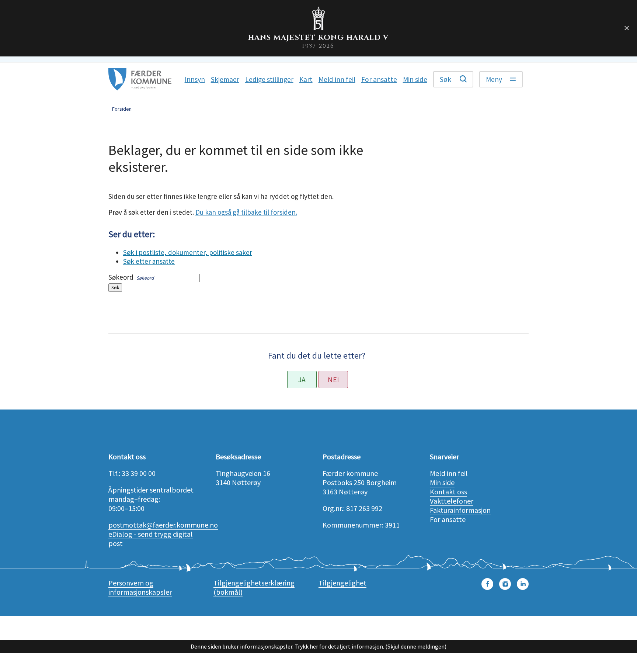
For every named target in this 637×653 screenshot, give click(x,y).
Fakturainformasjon (460, 510)
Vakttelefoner (451, 500)
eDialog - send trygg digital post (150, 538)
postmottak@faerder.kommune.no (163, 524)
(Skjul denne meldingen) (415, 646)
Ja (302, 379)
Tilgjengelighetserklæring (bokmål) (254, 587)
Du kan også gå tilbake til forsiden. (246, 212)
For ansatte (448, 519)
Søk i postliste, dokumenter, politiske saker (187, 252)
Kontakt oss (448, 491)
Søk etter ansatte (149, 261)
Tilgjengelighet (342, 582)
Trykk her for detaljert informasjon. (339, 646)
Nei (333, 379)
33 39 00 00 (139, 473)
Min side (442, 482)
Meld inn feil (449, 473)
